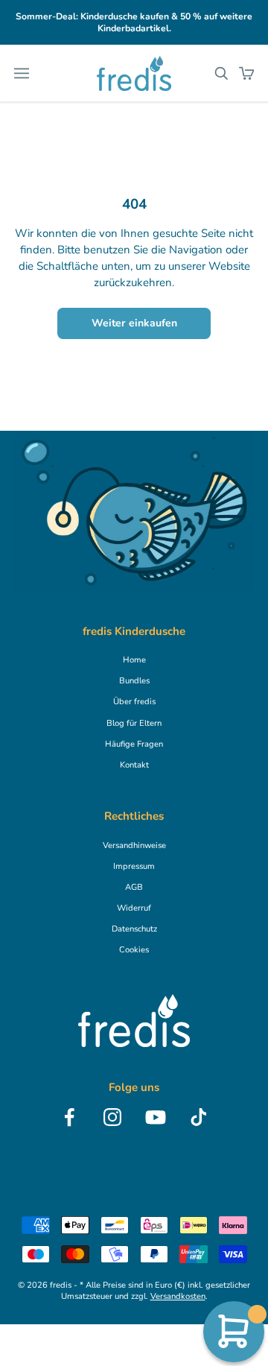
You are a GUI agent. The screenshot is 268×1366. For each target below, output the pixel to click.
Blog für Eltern (134, 723)
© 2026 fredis (44, 1285)
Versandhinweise (134, 845)
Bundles (134, 680)
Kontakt (134, 765)
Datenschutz (134, 929)
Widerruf (134, 908)
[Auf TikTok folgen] (199, 1117)
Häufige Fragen (134, 744)
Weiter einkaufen (134, 323)
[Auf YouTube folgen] (155, 1117)
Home (134, 659)
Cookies (134, 949)
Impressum (134, 866)
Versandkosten (177, 1296)
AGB (134, 887)
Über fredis (134, 701)
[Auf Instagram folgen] (112, 1117)
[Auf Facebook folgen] (69, 1117)
